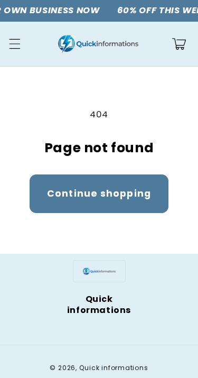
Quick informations (113, 367)
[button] (14, 44)
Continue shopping (99, 193)
